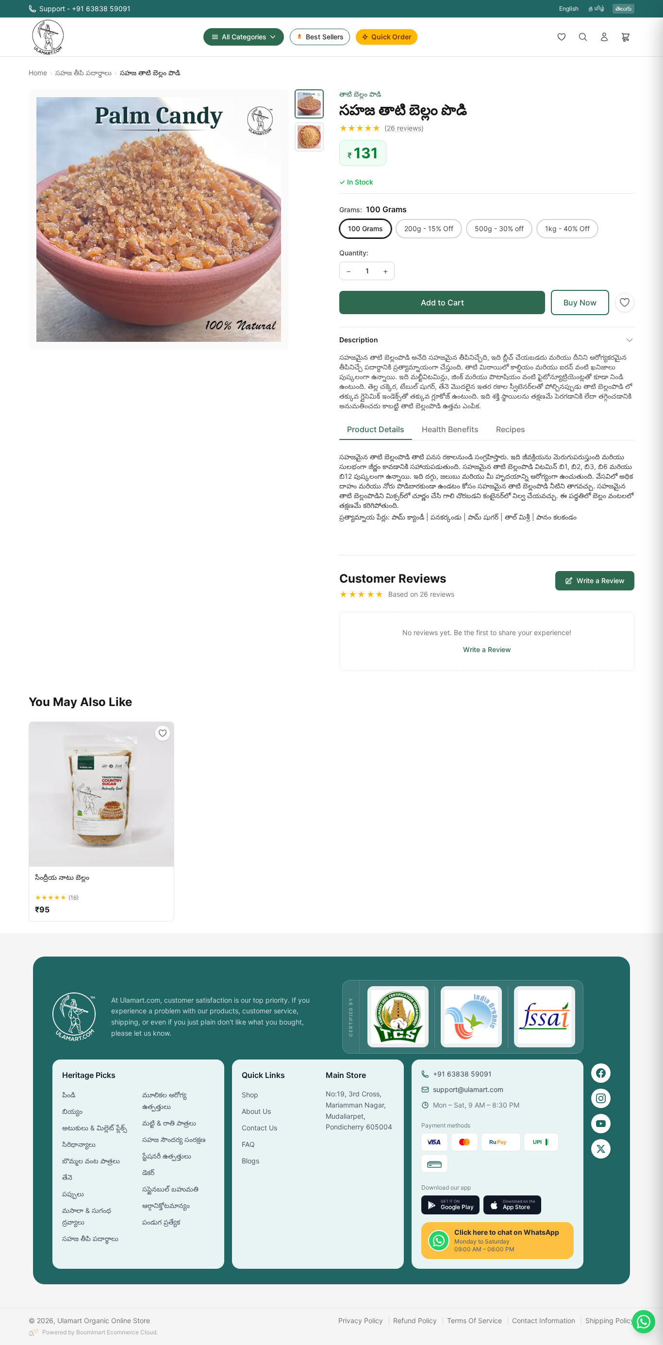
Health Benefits (450, 429)
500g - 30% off (499, 228)
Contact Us (259, 1128)
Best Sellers (325, 37)
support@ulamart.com (468, 1089)
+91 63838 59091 (462, 1074)
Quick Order (391, 37)
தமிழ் (597, 8)
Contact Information (543, 1320)
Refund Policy (415, 1320)
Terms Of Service (474, 1320)
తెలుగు (623, 8)
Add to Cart (442, 302)
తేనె (67, 1177)
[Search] (583, 37)
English (569, 8)
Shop (250, 1095)
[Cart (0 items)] (625, 37)
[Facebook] (601, 1073)
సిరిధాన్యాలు (79, 1144)
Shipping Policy (609, 1320)
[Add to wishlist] (624, 302)
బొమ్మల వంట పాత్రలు (91, 1161)
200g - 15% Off (428, 228)
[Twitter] (601, 1149)
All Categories (244, 37)
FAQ (248, 1144)
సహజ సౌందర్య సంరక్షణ (174, 1139)
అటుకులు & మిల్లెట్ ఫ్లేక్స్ (94, 1128)
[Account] (604, 37)
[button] (486, 128)
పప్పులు (73, 1194)
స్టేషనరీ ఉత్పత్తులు (166, 1156)
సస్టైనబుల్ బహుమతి (170, 1189)
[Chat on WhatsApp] (643, 1321)
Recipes (510, 429)
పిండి (68, 1095)
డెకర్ (148, 1172)
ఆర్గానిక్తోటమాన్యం (166, 1205)
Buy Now (580, 302)
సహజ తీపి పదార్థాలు (83, 72)
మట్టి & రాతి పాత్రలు (169, 1123)
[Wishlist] (561, 37)
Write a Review (601, 580)
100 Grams (365, 228)
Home (38, 72)
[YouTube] (601, 1123)
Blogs (250, 1161)
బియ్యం (72, 1111)
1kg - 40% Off (567, 228)
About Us (256, 1111)
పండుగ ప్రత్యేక (161, 1222)
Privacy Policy (360, 1320)
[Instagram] (601, 1098)
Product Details (375, 429)
